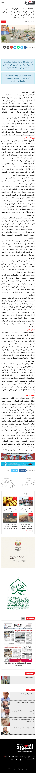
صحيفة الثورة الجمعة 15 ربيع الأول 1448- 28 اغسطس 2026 (18, 664)
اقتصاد (3, 22)
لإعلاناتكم (23, 756)
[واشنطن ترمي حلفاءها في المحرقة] (5, 705)
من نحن (31, 756)
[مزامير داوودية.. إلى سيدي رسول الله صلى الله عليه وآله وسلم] (5, 722)
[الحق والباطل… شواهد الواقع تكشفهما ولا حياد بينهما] (5, 713)
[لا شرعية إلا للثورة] (5, 680)
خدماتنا (7, 756)
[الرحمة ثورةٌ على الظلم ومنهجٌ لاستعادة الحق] (5, 730)
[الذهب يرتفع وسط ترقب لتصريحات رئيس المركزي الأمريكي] (10, 501)
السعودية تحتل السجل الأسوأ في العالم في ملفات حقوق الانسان (28, 482)
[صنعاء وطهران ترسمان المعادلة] (5, 696)
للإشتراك (15, 756)
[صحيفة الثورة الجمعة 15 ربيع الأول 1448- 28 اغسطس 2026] (18, 642)
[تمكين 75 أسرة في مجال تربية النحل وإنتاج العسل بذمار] (26, 501)
